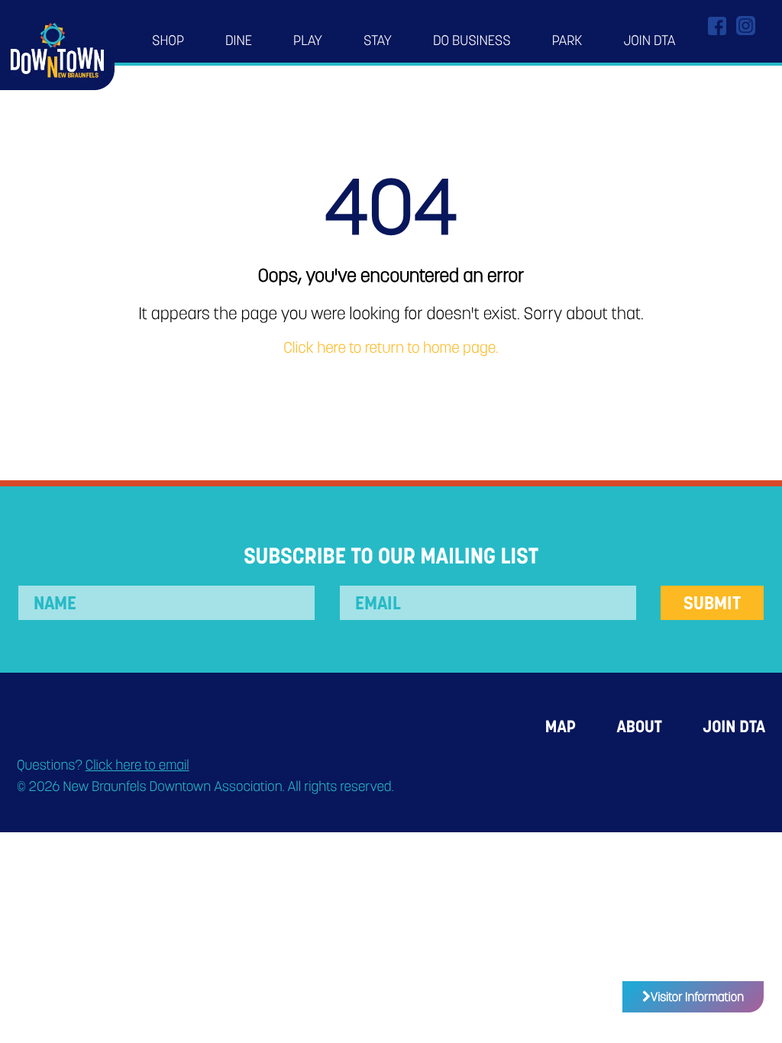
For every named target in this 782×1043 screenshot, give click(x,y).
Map (560, 726)
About (638, 726)
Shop (168, 41)
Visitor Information (697, 997)
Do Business (472, 41)
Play (307, 41)
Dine (238, 41)
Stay (378, 41)
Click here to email (137, 765)
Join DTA (649, 41)
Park (567, 41)
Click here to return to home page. (391, 348)
